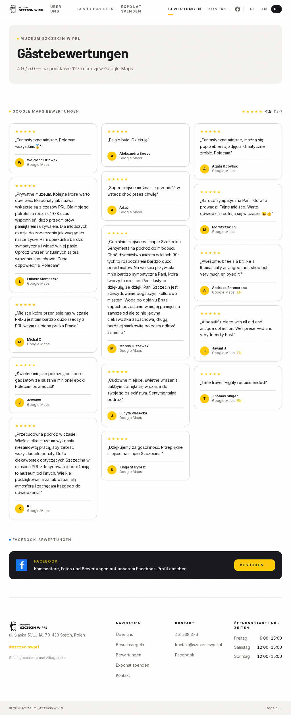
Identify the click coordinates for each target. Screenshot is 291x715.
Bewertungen (184, 9)
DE (276, 9)
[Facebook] (237, 9)
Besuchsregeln (95, 9)
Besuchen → (254, 565)
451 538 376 (186, 634)
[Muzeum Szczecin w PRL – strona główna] (54, 626)
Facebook (184, 654)
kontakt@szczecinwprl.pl (198, 644)
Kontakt (219, 9)
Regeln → (274, 708)
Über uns (55, 9)
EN (264, 9)
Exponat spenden (131, 9)
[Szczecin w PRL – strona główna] (27, 9)
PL (252, 9)
